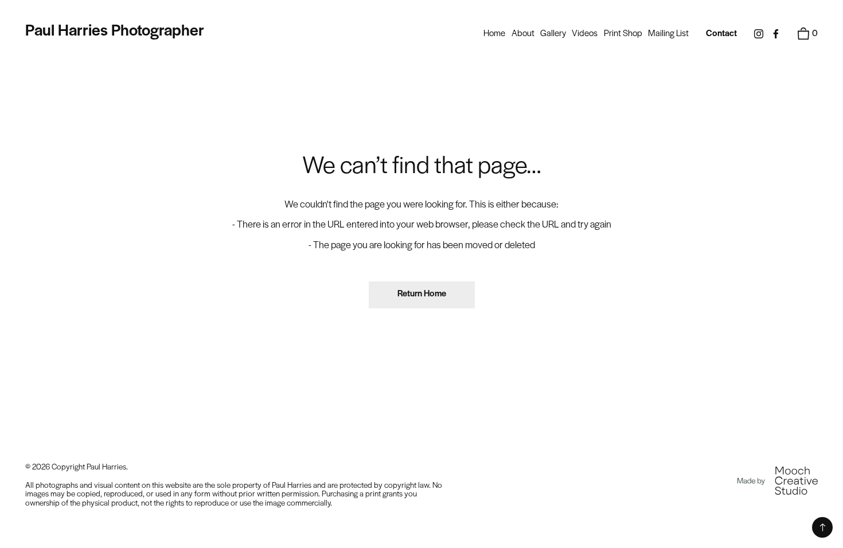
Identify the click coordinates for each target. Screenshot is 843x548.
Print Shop (623, 33)
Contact (721, 33)
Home (494, 33)
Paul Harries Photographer (114, 31)
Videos (585, 33)
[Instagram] (758, 34)
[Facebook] (776, 34)
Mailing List (668, 33)
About (523, 33)
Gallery (553, 33)
